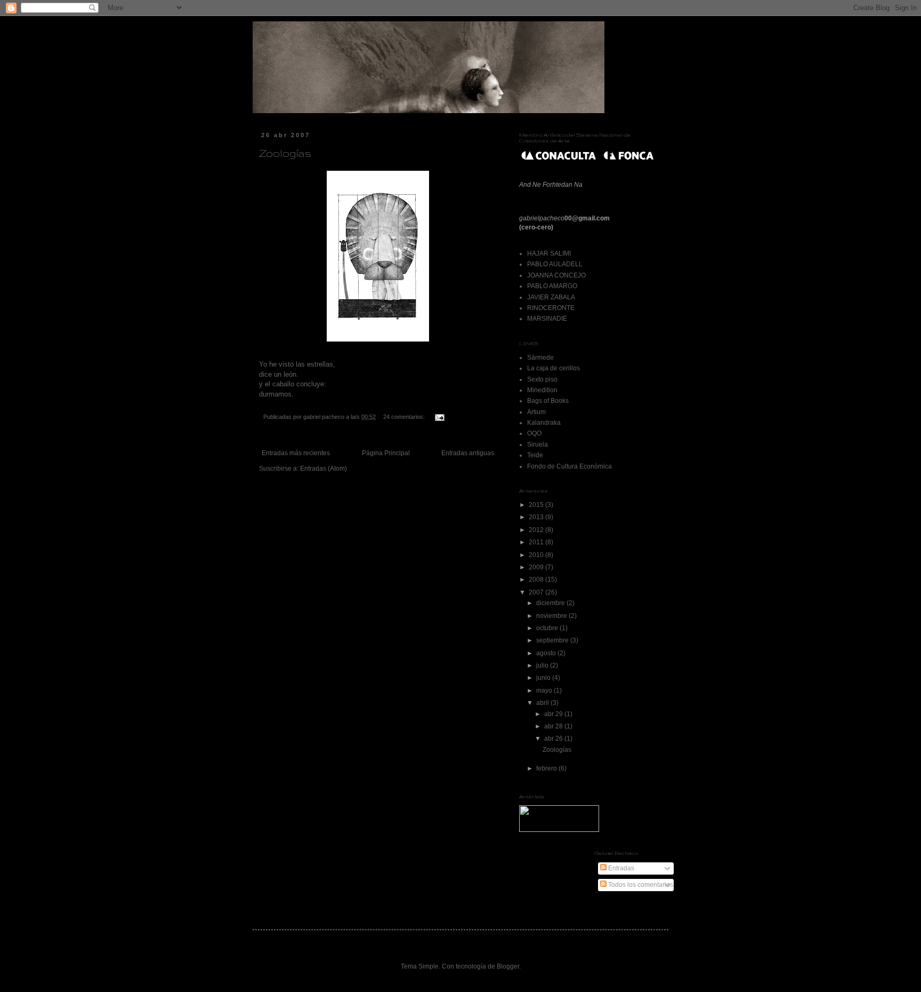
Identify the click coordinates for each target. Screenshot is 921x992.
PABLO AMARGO (552, 286)
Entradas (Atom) (323, 468)
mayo (545, 690)
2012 (537, 530)
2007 (537, 592)
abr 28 (554, 726)
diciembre (551, 603)
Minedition (542, 390)
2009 (537, 567)
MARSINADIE (547, 318)
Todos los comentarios (640, 884)
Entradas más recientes (296, 453)
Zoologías (285, 153)
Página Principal (386, 453)
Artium (536, 412)
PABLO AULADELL (555, 264)
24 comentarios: (404, 417)
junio (544, 677)
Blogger (508, 966)
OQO (534, 433)
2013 (537, 517)
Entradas (620, 868)
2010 (537, 555)
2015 (537, 505)
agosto (547, 653)
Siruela (537, 444)
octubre (548, 628)
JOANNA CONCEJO (556, 275)
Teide (535, 455)
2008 (537, 579)
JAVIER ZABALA (551, 297)
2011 (537, 542)
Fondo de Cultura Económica (569, 466)
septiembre (553, 640)
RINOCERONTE (551, 308)
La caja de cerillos (553, 368)
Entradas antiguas (467, 453)
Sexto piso (542, 379)
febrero (547, 768)
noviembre (552, 616)
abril (543, 703)
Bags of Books (548, 400)
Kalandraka (544, 422)
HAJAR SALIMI (549, 253)
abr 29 (554, 714)
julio (543, 665)
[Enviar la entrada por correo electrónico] (439, 417)
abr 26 (554, 738)
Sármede (540, 357)
